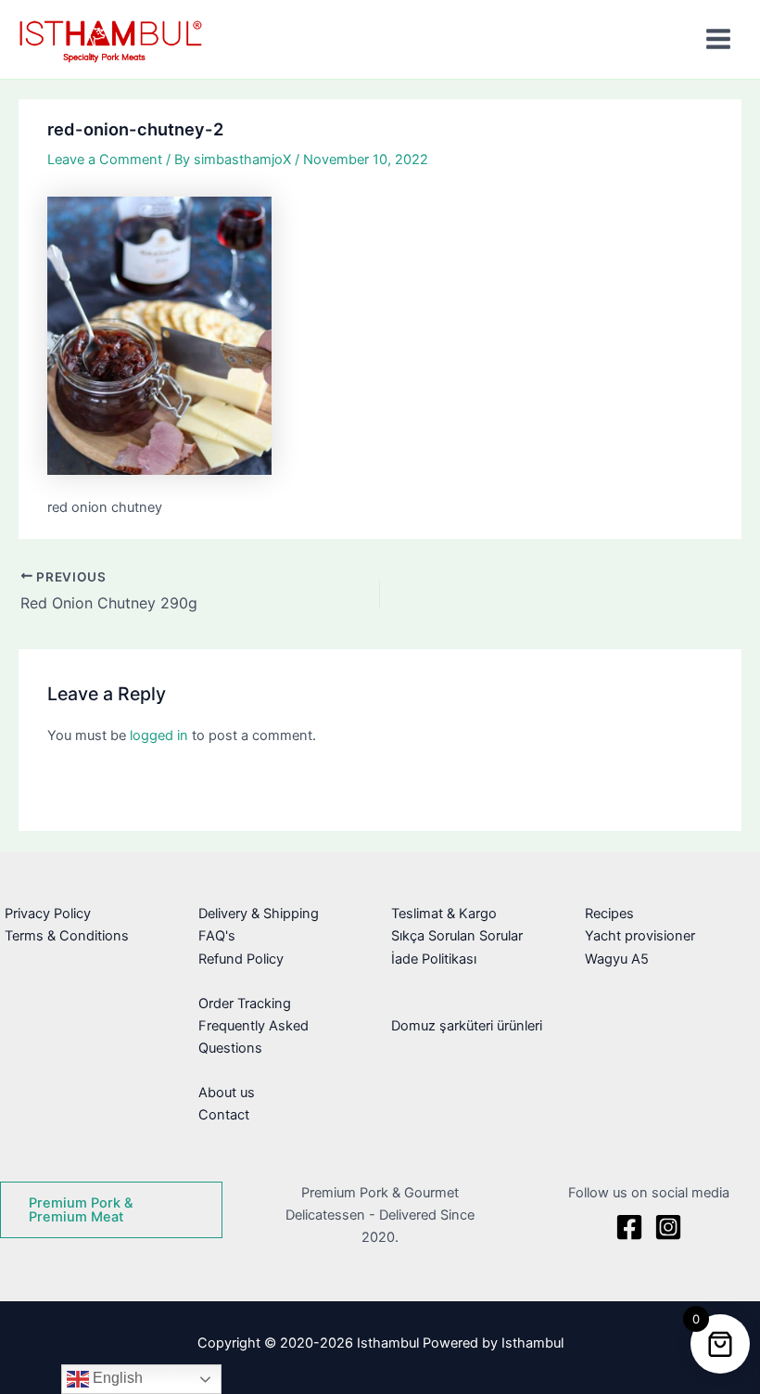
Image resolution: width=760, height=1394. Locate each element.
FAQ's (216, 935)
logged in (159, 735)
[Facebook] (629, 1227)
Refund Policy (241, 959)
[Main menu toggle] (718, 39)
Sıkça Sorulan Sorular (457, 935)
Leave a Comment (104, 159)
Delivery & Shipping (258, 913)
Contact (223, 1114)
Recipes (609, 913)
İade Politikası (433, 959)
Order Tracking (244, 1003)
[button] (111, 1210)
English (116, 1378)
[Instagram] (668, 1227)
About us (226, 1092)
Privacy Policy (48, 913)
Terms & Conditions (67, 935)
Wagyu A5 (617, 959)
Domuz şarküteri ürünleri (466, 1025)
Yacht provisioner (640, 935)
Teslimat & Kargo (444, 913)
